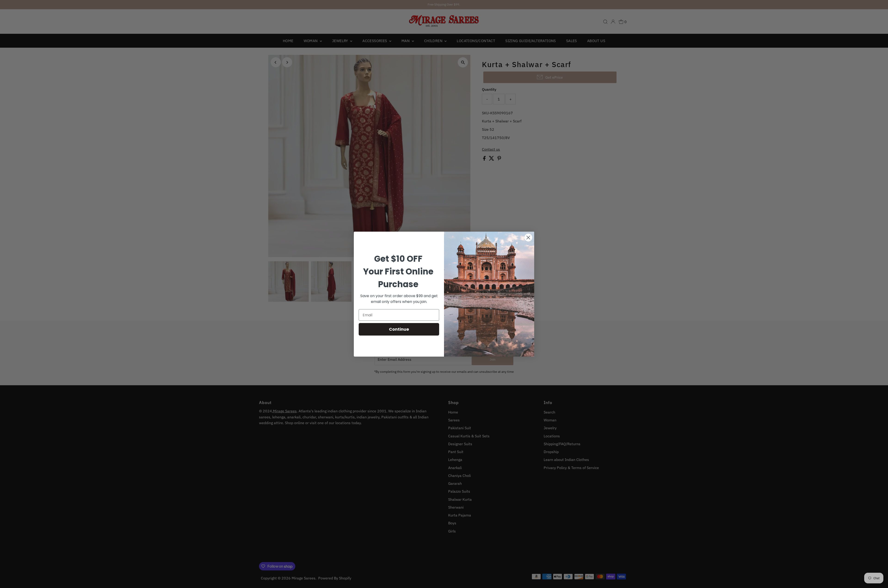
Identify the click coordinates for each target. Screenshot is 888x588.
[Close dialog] (528, 237)
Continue (399, 329)
